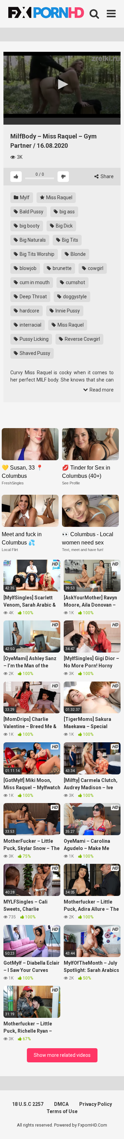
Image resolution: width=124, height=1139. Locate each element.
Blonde (78, 254)
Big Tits (69, 240)
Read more (101, 390)
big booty (29, 226)
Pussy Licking (34, 339)
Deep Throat (33, 296)
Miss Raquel (58, 197)
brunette (62, 268)
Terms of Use (62, 1111)
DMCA (61, 1104)
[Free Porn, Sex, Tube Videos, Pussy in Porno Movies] (55, 13)
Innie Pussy (67, 310)
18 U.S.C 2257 (27, 1104)
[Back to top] (111, 1125)
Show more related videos (62, 1055)
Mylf (24, 197)
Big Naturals (32, 240)
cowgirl (95, 268)
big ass (67, 211)
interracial (30, 325)
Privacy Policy (95, 1104)
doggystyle (74, 296)
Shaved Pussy (34, 353)
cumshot (75, 282)
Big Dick (64, 226)
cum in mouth (34, 282)
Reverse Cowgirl (82, 339)
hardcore (29, 310)
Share (107, 176)
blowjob (28, 268)
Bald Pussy (31, 211)
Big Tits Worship (36, 254)
